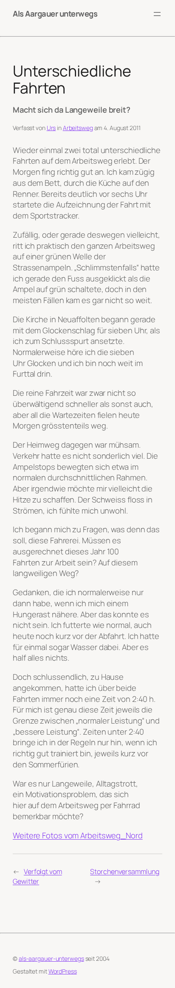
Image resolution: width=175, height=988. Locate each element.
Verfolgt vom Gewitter (37, 876)
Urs (51, 128)
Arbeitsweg (78, 128)
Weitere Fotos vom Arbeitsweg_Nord (78, 835)
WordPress (62, 971)
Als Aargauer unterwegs (55, 13)
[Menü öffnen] (157, 14)
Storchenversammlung (124, 871)
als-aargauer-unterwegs (51, 958)
